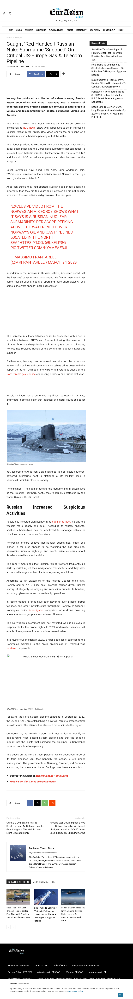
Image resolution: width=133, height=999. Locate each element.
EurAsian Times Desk (19, 66)
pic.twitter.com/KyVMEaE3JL (39, 248)
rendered (11, 648)
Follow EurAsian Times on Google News (33, 781)
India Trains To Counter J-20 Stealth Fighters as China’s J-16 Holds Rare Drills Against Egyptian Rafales (45, 914)
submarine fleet (61, 521)
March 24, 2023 (62, 262)
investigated (36, 610)
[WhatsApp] (45, 803)
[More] (63, 74)
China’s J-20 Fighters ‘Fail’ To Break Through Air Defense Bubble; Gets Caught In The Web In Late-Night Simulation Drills (24, 827)
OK (120, 995)
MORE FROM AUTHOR (44, 882)
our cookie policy (75, 991)
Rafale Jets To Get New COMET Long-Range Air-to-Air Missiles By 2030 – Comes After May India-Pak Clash (108, 112)
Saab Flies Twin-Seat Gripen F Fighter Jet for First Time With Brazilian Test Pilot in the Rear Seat (106, 54)
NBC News (29, 127)
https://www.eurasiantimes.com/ (43, 853)
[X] (10, 13)
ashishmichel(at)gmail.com (52, 775)
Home (9, 37)
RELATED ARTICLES (18, 882)
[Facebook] (4, 13)
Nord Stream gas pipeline (21, 374)
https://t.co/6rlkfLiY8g (42, 242)
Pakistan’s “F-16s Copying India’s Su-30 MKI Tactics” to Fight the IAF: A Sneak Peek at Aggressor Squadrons (107, 96)
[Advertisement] (46, 88)
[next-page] (14, 927)
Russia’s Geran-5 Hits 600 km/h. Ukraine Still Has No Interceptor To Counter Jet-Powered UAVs (73, 914)
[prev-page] (8, 927)
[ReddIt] (52, 803)
